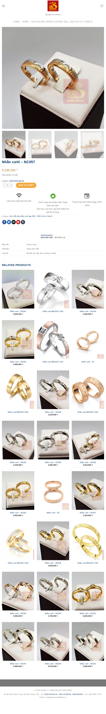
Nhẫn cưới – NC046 (53, 412)
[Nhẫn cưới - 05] (53, 490)
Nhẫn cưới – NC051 (88, 664)
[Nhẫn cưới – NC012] (88, 591)
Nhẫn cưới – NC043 (53, 613)
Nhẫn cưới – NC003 (18, 362)
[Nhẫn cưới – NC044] (88, 289)
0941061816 (78, 694)
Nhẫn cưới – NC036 (53, 563)
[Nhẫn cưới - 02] (88, 339)
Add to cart (26, 185)
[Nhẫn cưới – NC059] (53, 641)
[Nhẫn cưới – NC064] (18, 591)
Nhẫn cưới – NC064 (18, 613)
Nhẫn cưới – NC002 (18, 513)
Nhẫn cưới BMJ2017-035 (18, 563)
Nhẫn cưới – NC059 (53, 664)
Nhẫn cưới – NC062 (88, 462)
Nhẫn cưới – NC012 (88, 613)
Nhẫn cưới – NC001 (18, 311)
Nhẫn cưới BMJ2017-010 (53, 362)
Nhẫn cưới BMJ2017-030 (88, 563)
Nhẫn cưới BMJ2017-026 (88, 412)
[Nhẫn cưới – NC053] (18, 440)
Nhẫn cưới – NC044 (88, 311)
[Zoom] (5, 125)
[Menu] (3, 6)
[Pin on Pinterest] (18, 222)
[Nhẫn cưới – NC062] (88, 440)
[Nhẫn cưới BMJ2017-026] (88, 389)
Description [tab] (47, 237)
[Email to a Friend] (14, 222)
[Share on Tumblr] (23, 222)
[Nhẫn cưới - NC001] (18, 289)
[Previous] (7, 78)
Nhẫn (25, 22)
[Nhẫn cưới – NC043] (53, 591)
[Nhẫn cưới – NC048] (53, 440)
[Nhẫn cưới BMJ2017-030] (88, 540)
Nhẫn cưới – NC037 (88, 513)
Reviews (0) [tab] (60, 237)
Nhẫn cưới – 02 (88, 362)
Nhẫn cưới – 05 (53, 513)
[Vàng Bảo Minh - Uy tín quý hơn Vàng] (53, 6)
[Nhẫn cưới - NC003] (18, 339)
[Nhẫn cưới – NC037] (88, 490)
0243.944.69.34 (17, 181)
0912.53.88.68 (65, 694)
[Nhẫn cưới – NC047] (18, 641)
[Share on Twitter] (9, 222)
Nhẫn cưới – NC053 (18, 462)
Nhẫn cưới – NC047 (18, 664)
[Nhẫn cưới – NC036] (53, 540)
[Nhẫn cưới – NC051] (88, 641)
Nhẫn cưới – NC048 (53, 462)
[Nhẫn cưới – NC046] (53, 389)
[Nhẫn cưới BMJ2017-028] (53, 289)
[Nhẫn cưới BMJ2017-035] (18, 540)
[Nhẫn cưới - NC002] (18, 490)
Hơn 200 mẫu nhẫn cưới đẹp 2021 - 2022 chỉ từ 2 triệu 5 (62, 22)
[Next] (98, 78)
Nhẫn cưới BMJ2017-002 (18, 412)
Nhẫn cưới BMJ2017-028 (53, 311)
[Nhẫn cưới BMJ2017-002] (18, 389)
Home (16, 22)
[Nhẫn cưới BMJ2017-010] (53, 339)
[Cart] (102, 6)
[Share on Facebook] (4, 222)
